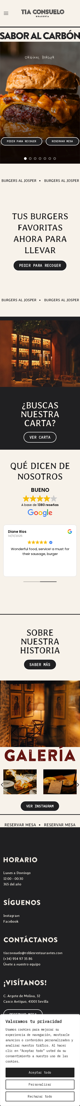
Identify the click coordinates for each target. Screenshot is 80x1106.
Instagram (11, 916)
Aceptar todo (40, 1073)
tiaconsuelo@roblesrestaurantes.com (32, 953)
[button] (6, 13)
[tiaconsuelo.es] (42, 13)
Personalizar (40, 1084)
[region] (40, 1060)
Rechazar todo (40, 1096)
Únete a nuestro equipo (21, 964)
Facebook (10, 921)
